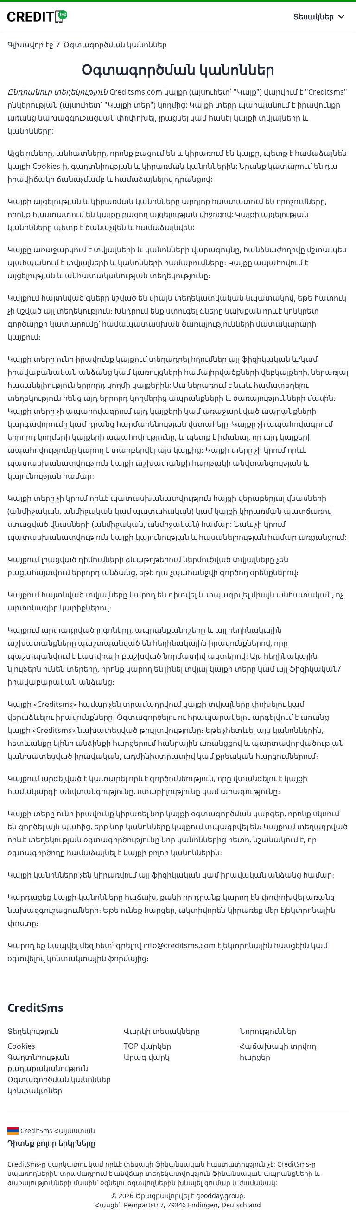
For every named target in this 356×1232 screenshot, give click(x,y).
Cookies (21, 1046)
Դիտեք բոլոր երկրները (51, 1143)
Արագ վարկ (147, 1057)
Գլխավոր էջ (30, 44)
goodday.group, (220, 1195)
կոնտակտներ (34, 1090)
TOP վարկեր (147, 1046)
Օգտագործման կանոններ (115, 44)
